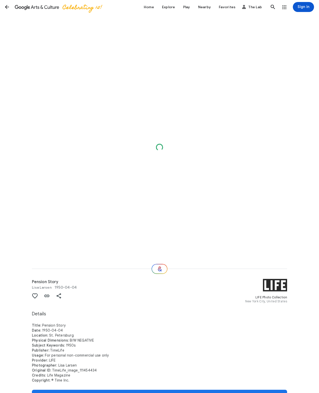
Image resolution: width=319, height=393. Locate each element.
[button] (7, 7)
